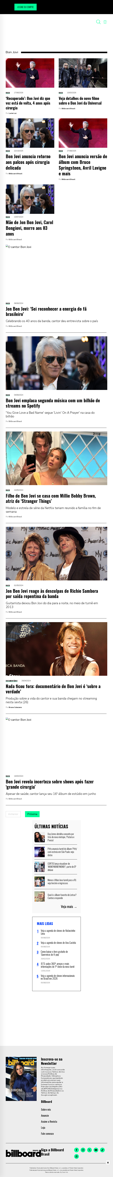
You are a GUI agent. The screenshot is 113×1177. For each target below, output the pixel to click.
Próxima (32, 814)
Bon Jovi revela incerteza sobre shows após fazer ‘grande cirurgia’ (50, 784)
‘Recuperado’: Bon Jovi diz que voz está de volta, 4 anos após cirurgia (28, 102)
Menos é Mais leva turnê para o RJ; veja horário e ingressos (62, 881)
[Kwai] (76, 1156)
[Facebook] (76, 1150)
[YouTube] (96, 1150)
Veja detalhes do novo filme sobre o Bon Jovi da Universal (80, 100)
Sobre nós (46, 1109)
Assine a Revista (49, 1121)
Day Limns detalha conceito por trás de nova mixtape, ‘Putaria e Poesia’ (61, 837)
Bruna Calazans (15, 707)
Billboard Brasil (68, 108)
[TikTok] (102, 1150)
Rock (8, 92)
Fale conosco (47, 1133)
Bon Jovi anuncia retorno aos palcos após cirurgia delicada (28, 162)
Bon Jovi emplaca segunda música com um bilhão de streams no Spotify (53, 403)
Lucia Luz (12, 113)
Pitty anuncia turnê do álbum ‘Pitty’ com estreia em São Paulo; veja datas (62, 852)
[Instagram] (83, 1150)
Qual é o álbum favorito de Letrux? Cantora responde (62, 896)
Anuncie (45, 1115)
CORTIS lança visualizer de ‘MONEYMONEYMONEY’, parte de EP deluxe (62, 867)
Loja (43, 1127)
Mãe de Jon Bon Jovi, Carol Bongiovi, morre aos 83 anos (29, 228)
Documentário (11, 681)
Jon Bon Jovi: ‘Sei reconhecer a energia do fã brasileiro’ (46, 311)
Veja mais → (69, 906)
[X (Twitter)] (89, 1150)
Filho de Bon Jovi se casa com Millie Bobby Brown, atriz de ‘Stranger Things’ (51, 498)
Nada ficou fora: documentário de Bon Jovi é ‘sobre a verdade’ (53, 689)
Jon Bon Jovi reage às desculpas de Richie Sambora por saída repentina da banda (52, 593)
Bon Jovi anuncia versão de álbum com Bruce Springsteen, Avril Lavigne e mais (83, 165)
